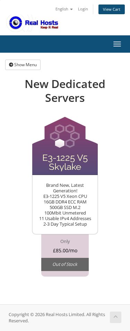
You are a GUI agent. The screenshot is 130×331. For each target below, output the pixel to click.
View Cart (111, 9)
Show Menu (25, 65)
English (62, 8)
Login (83, 8)
